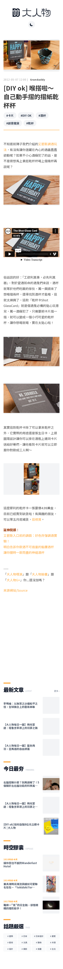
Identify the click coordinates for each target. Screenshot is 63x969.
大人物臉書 (40, 574)
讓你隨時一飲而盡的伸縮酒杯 (24, 552)
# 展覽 (53, 936)
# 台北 (53, 948)
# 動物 (38, 942)
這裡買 (36, 519)
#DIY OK (26, 115)
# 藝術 (10, 942)
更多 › (56, 691)
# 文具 (24, 942)
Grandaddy (37, 79)
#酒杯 (42, 115)
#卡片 (10, 115)
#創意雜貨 (12, 123)
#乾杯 (30, 123)
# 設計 (10, 948)
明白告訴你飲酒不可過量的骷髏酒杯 (29, 547)
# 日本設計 (38, 936)
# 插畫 (38, 948)
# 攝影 (24, 948)
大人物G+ (13, 580)
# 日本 (24, 936)
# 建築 (10, 936)
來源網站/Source (15, 590)
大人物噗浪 (14, 574)
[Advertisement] (31, 639)
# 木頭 (53, 942)
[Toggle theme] (31, 24)
